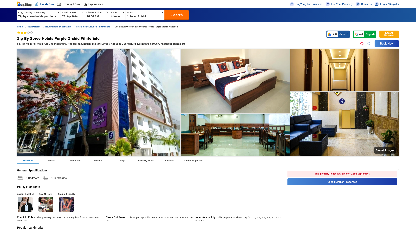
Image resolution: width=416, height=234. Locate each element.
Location (98, 160)
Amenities (75, 160)
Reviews (169, 160)
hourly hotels (34, 27)
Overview (28, 160)
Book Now (386, 43)
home (20, 27)
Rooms (51, 160)
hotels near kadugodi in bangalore (93, 27)
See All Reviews (389, 34)
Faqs (122, 160)
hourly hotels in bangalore (58, 27)
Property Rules (146, 160)
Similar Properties (192, 160)
